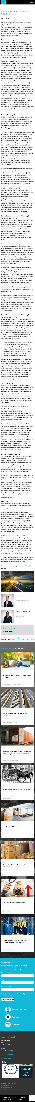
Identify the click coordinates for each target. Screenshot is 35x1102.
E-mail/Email (5, 987)
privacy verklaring (6, 1087)
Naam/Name (6, 973)
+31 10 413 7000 (8, 1054)
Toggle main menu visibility (31, 3)
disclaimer (4, 1081)
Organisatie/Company (9, 980)
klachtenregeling (6, 1085)
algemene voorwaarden (8, 1083)
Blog (4, 672)
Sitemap (3, 1089)
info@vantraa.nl (6, 1058)
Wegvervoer (9, 631)
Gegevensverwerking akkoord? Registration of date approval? (17, 995)
